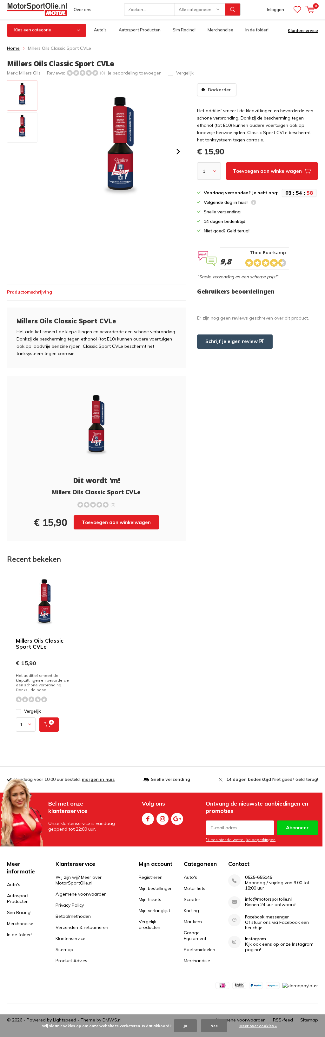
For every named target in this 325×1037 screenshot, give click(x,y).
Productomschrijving (29, 292)
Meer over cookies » (258, 1025)
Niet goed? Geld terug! (272, 779)
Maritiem (193, 921)
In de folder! (257, 29)
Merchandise (220, 29)
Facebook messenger (267, 917)
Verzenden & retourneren (82, 927)
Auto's (100, 29)
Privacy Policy (70, 905)
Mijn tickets (150, 899)
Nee (214, 1025)
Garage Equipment (195, 935)
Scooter (192, 899)
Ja (185, 1025)
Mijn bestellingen (156, 888)
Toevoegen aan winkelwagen (116, 522)
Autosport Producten (140, 29)
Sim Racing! (184, 29)
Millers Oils (30, 73)
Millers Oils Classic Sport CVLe (39, 643)
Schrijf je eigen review (232, 341)
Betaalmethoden (73, 916)
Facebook (148, 819)
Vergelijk (32, 711)
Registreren (150, 877)
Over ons (82, 9)
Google (177, 819)
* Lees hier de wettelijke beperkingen (240, 839)
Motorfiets (194, 888)
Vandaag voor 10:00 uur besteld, (64, 779)
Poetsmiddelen (199, 949)
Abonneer (297, 828)
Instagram (162, 819)
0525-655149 (258, 877)
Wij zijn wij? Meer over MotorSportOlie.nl (79, 880)
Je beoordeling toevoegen (134, 73)
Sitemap (64, 949)
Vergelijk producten (149, 924)
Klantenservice (303, 30)
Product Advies (71, 960)
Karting (191, 910)
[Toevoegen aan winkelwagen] (49, 724)
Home (13, 48)
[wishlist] (297, 9)
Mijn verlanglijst (154, 910)
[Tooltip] (253, 203)
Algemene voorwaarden (81, 894)
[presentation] (178, 151)
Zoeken (233, 9)
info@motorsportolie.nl (268, 899)
